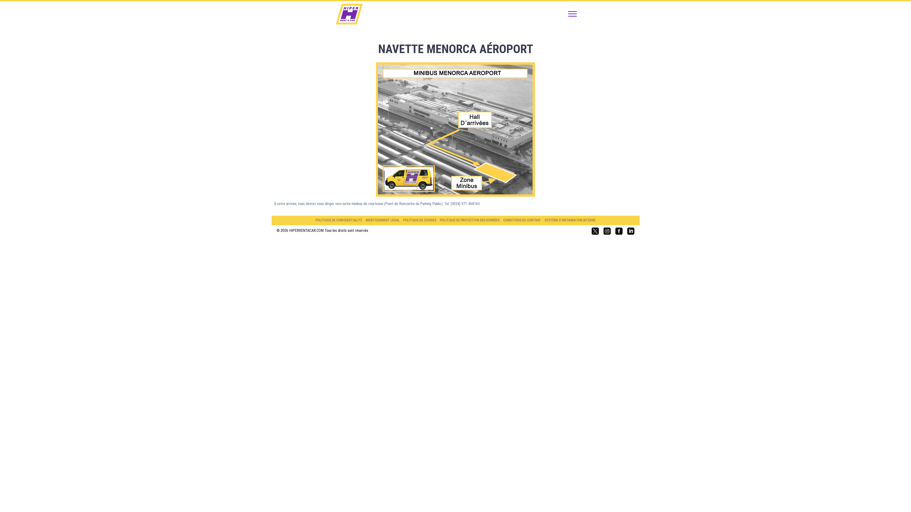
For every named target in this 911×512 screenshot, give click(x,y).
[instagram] (607, 231)
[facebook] (619, 231)
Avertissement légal (383, 220)
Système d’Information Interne (569, 220)
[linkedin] (630, 231)
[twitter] (595, 231)
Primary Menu (572, 14)
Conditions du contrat (522, 220)
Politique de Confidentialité (339, 220)
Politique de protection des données (470, 220)
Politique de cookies (419, 220)
